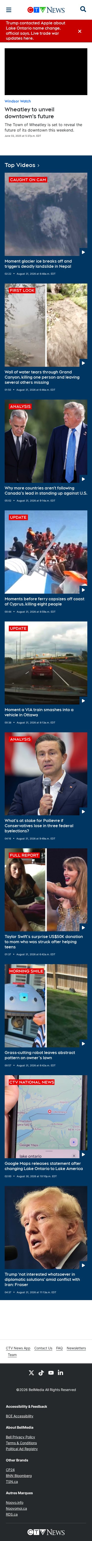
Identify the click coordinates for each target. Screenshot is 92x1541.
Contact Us (43, 1348)
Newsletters (76, 1348)
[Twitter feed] (31, 1372)
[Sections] (9, 10)
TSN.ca (12, 1481)
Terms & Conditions (21, 1443)
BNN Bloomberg (19, 1476)
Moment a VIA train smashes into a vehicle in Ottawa (39, 712)
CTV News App (18, 1348)
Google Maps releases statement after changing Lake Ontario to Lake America (44, 1166)
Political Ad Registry (22, 1449)
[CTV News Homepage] (46, 10)
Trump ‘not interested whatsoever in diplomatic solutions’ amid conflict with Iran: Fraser (42, 1279)
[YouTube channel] (51, 1372)
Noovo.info (14, 1502)
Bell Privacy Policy (20, 1437)
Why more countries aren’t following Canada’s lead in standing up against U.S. (46, 491)
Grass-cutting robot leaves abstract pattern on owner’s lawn (40, 1055)
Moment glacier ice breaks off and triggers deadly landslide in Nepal (38, 264)
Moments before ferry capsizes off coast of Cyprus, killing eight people (44, 601)
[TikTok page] (41, 1372)
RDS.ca (12, 1514)
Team (12, 1355)
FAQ (59, 1348)
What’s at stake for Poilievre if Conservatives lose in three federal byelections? (39, 825)
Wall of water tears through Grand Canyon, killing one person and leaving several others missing (42, 377)
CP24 (10, 1470)
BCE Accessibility (19, 1416)
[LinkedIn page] (61, 1372)
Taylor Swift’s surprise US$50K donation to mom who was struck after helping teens (44, 941)
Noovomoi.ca (16, 1508)
